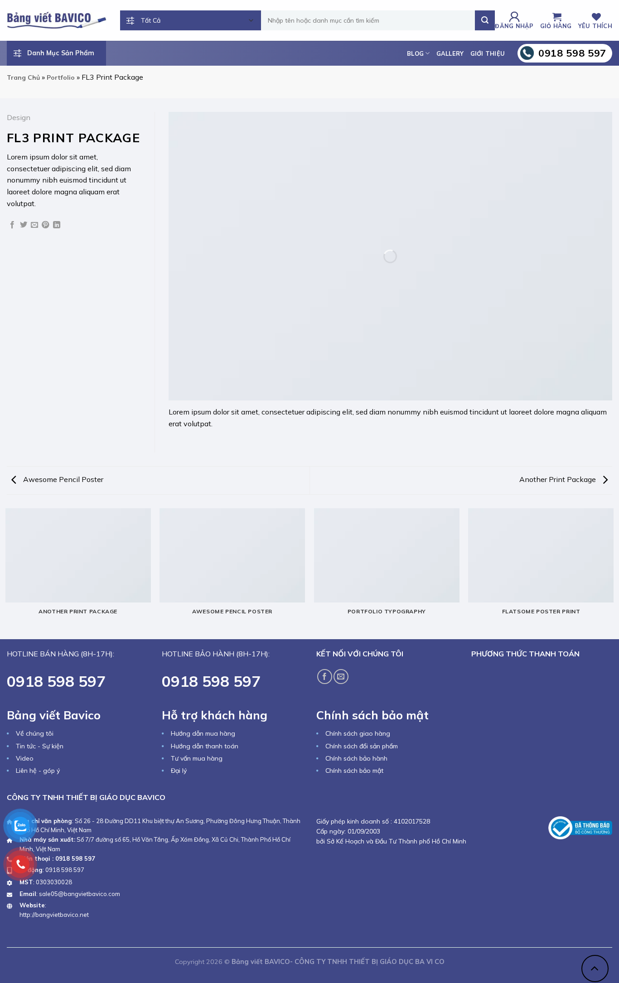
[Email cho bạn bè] (34, 225)
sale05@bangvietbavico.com (79, 893)
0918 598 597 (64, 869)
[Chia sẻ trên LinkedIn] (56, 225)
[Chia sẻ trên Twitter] (23, 225)
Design (18, 117)
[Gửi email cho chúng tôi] (341, 676)
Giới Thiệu (487, 53)
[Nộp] (485, 20)
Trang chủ (23, 77)
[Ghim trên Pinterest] (45, 225)
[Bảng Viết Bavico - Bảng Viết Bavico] (56, 20)
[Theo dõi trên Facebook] (324, 676)
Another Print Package (558, 479)
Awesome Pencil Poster (62, 479)
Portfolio (61, 77)
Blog (415, 53)
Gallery (450, 53)
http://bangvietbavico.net (54, 914)
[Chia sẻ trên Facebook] (12, 225)
